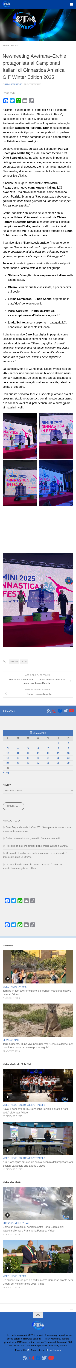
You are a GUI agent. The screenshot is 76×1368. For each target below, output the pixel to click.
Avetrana (14, 661)
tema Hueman (54, 1350)
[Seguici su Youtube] (71, 711)
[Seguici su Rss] (48, 711)
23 (68, 758)
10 (8, 753)
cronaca (8, 1223)
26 (28, 763)
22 (58, 758)
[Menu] (71, 4)
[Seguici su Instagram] (54, 711)
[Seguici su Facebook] (60, 711)
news (6, 45)
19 (28, 758)
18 (18, 758)
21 (48, 758)
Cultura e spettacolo (32, 1105)
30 (68, 763)
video (6, 987)
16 (68, 753)
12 (28, 753)
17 (8, 758)
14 (48, 753)
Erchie (24, 661)
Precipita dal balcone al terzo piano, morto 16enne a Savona (37, 846)
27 (38, 763)
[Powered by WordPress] (28, 1350)
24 (8, 763)
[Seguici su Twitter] (65, 711)
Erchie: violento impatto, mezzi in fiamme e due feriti (33, 838)
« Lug (6, 772)
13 (38, 753)
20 (38, 758)
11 (18, 753)
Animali (23, 987)
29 (58, 763)
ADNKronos (14, 806)
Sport (14, 45)
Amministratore (13, 84)
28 (48, 763)
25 (18, 763)
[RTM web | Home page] (7, 4)
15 (58, 753)
